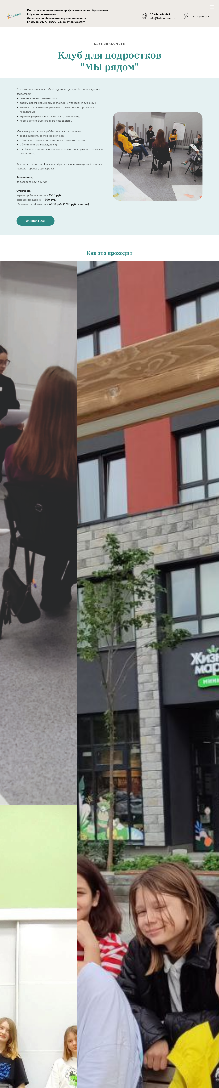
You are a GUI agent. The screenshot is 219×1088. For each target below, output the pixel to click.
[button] (36, 221)
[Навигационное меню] (212, 7)
